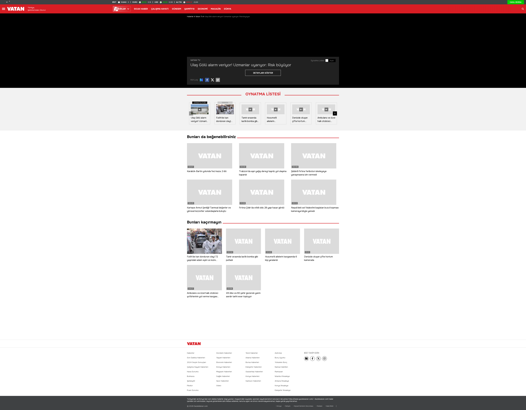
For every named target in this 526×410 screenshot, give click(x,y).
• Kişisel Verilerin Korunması (303, 406)
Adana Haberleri (253, 357)
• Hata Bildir (329, 406)
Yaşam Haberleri (223, 357)
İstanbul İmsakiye (282, 376)
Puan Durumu (193, 390)
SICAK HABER (141, 9)
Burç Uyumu (280, 357)
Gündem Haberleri (224, 353)
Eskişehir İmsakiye (283, 390)
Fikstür (190, 385)
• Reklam (319, 406)
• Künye (278, 406)
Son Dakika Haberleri (196, 357)
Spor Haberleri (222, 381)
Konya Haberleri (252, 376)
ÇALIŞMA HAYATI (160, 9)
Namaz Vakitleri (281, 367)
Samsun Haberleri (253, 381)
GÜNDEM (176, 9)
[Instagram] (324, 358)
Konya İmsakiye (281, 385)
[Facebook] (312, 358)
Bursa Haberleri (252, 362)
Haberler (190, 16)
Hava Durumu (193, 371)
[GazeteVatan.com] (194, 343)
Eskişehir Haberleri (254, 367)
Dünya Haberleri (223, 367)
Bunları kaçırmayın (204, 222)
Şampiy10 (191, 381)
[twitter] (318, 358)
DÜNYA (227, 9)
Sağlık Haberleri (223, 376)
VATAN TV (195, 60)
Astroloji (278, 353)
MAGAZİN (216, 9)
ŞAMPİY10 (189, 9)
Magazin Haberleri (224, 371)
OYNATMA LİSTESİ (263, 94)
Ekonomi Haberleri (224, 362)
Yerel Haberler (252, 353)
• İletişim (287, 406)
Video (218, 385)
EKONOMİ (203, 9)
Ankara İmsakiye (282, 381)
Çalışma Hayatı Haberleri (197, 367)
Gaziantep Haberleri (254, 371)
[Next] (306, 358)
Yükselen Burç (281, 362)
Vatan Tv (199, 16)
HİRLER (120, 9)
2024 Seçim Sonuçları (196, 362)
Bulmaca (190, 376)
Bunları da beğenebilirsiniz (211, 137)
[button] (335, 113)
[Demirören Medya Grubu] (333, 344)
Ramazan (279, 371)
